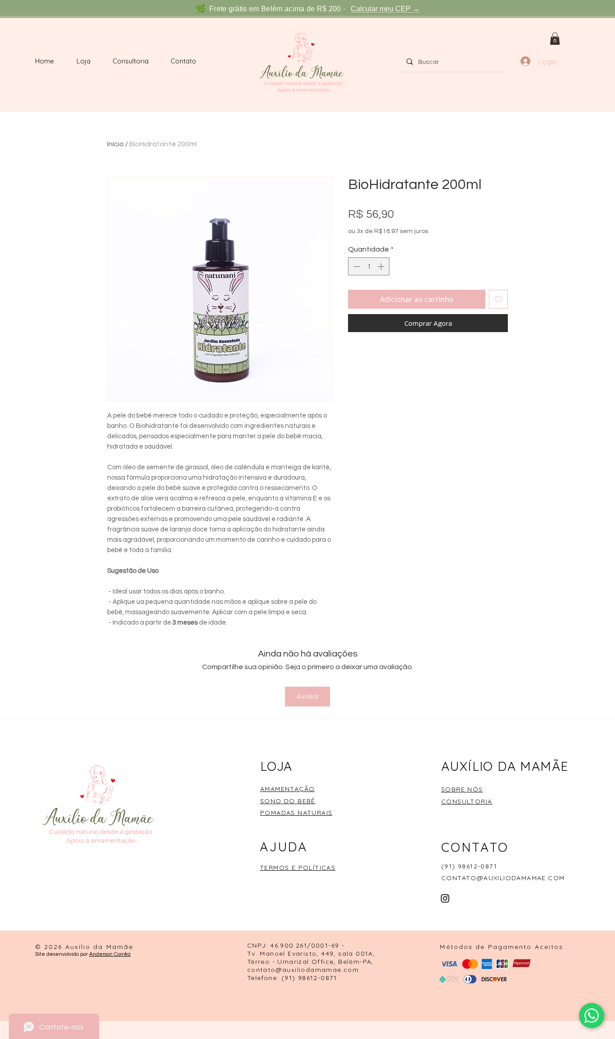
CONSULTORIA (466, 801)
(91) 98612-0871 (469, 866)
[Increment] (381, 266)
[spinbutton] (368, 266)
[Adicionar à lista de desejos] (498, 299)
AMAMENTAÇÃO (287, 789)
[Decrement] (355, 266)
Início (115, 144)
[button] (555, 38)
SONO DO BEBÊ (288, 801)
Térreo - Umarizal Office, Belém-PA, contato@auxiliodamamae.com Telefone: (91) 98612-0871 (310, 970)
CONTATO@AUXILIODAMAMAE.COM (503, 878)
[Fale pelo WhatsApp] (591, 1015)
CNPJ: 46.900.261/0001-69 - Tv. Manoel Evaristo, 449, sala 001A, (311, 949)
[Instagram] (445, 898)
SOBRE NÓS (462, 789)
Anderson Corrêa (110, 954)
